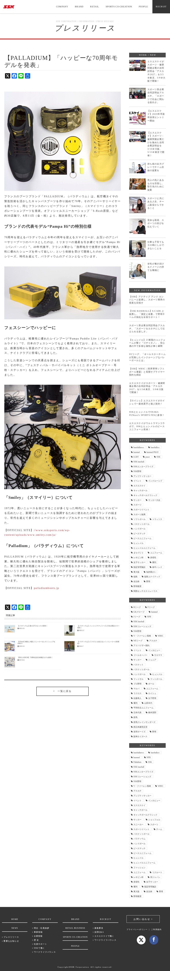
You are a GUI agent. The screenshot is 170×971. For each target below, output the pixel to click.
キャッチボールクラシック (145, 495)
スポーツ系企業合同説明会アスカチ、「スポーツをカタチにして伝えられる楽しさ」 (147, 328)
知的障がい (151, 572)
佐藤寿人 (137, 698)
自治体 (136, 581)
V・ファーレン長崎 (142, 636)
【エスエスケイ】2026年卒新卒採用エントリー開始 (156, 116)
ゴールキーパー (140, 655)
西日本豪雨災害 (140, 727)
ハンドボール (139, 529)
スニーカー (138, 824)
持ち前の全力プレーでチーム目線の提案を (155, 167)
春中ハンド (157, 567)
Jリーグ (136, 617)
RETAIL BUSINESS (75, 928)
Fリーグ (151, 607)
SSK (158, 457)
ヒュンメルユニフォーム (144, 548)
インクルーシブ (155, 481)
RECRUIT (161, 6)
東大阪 (136, 572)
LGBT (136, 457)
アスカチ (153, 641)
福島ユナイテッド (152, 576)
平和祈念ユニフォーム (143, 708)
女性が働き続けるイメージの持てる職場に (155, 266)
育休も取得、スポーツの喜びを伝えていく (155, 223)
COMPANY (62, 6)
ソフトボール (139, 519)
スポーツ (137, 505)
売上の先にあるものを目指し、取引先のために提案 (155, 185)
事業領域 (37, 932)
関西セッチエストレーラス (145, 591)
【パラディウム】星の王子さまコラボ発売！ (32, 626)
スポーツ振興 (139, 514)
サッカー (137, 500)
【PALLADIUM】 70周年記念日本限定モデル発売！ (35, 657)
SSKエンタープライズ (143, 466)
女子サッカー (139, 562)
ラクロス (137, 693)
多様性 (153, 557)
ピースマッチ (139, 533)
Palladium (137, 762)
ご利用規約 (156, 929)
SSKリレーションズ (142, 626)
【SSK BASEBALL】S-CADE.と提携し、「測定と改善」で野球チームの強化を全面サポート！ (147, 314)
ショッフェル (154, 819)
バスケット (138, 664)
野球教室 (137, 586)
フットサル (138, 679)
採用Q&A (99, 932)
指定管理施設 (139, 567)
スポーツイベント (141, 509)
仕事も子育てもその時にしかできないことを (155, 245)
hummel (136, 452)
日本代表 (137, 712)
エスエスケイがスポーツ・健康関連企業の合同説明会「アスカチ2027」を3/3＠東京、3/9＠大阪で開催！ (156, 71)
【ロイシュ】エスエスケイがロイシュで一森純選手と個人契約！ (147, 402)
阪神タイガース (140, 736)
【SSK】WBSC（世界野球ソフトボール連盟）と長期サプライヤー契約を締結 (147, 371)
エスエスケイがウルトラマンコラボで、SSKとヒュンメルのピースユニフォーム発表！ (147, 426)
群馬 (135, 717)
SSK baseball (138, 462)
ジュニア (152, 660)
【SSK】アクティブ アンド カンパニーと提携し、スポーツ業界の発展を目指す (147, 299)
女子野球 (152, 698)
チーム (159, 829)
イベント (137, 481)
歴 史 (36, 940)
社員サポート (40, 944)
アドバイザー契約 (141, 645)
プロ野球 (137, 684)
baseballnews (138, 447)
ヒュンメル (138, 543)
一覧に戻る (63, 691)
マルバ (136, 688)
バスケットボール (141, 524)
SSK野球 (137, 471)
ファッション (139, 867)
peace (147, 457)
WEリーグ (137, 641)
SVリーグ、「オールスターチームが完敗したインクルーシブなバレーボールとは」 (147, 357)
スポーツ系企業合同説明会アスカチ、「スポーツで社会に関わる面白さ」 (155, 96)
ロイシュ (152, 693)
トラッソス (157, 519)
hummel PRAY (153, 452)
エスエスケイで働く (104, 936)
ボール (151, 684)
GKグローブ (138, 612)
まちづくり (138, 553)
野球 (148, 581)
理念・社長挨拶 (41, 928)
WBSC (160, 636)
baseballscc (155, 447)
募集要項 (98, 928)
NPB (149, 617)
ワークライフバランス (44, 952)
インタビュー (154, 650)
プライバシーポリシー (137, 929)
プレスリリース (11, 937)
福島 (135, 576)
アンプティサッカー (142, 476)
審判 (154, 562)
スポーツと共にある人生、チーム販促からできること (155, 203)
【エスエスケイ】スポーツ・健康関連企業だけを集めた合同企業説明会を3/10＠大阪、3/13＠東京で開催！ (156, 144)
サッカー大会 (154, 500)
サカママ (158, 655)
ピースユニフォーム (142, 538)
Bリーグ (137, 607)
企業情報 (37, 936)
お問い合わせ (142, 919)
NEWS (14, 928)
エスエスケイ (139, 486)
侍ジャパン (155, 877)
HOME (14, 919)
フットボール (156, 679)
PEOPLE (143, 6)
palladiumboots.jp (46, 588)
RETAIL (94, 6)
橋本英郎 (152, 712)
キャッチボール (140, 490)
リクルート (157, 872)
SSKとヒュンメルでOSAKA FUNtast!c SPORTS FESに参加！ (147, 413)
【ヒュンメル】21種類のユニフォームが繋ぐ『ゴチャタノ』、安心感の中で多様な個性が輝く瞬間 (147, 343)
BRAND (79, 6)
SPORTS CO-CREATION (119, 6)
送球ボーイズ (139, 731)
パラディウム (139, 839)
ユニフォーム (156, 553)
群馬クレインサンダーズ (144, 722)
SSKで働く (39, 948)
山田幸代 (148, 703)
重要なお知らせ (11, 941)
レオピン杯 (138, 557)
